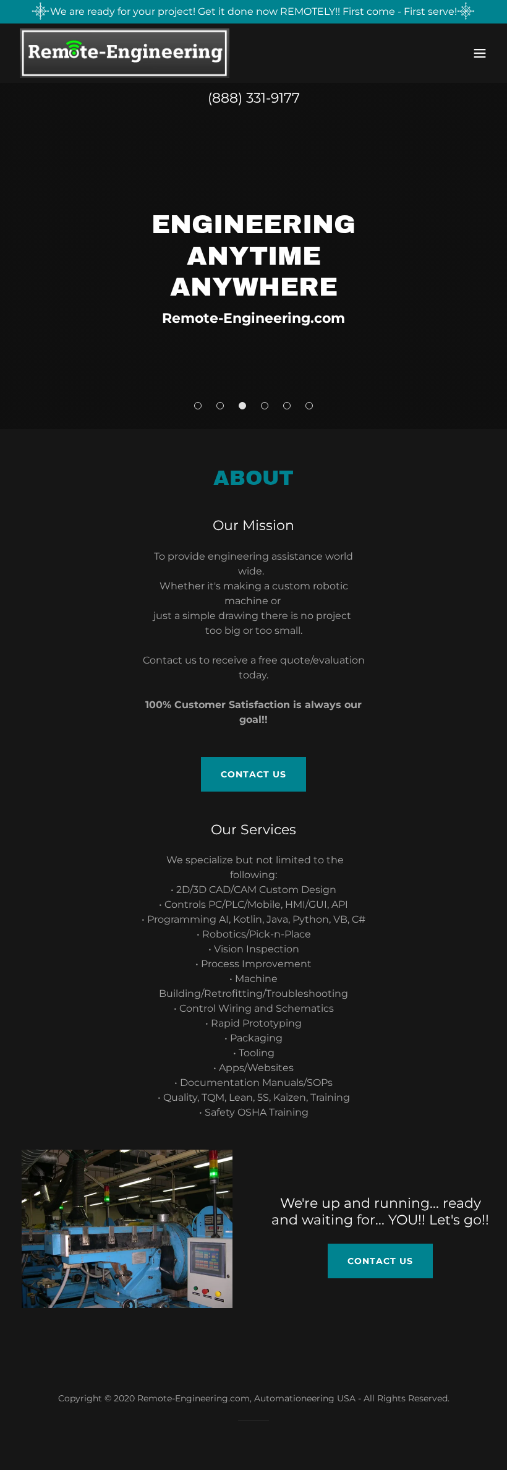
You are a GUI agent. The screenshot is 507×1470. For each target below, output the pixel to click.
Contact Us (253, 774)
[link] (125, 53)
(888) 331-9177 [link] (254, 98)
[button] (479, 53)
